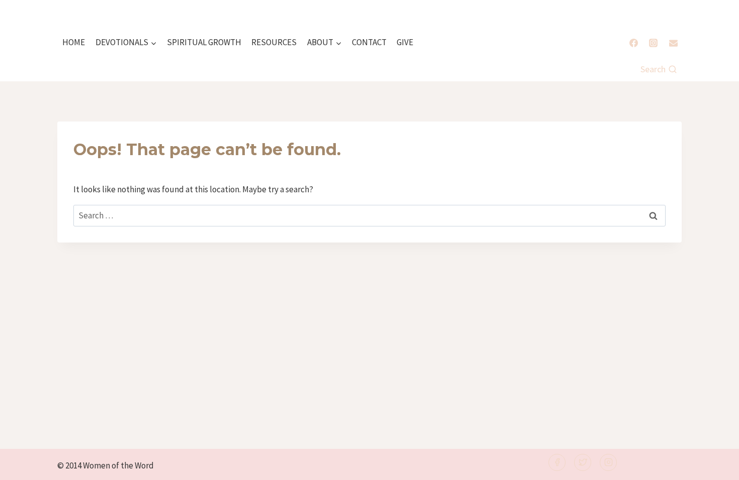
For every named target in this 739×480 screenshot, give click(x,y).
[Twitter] (582, 462)
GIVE (405, 42)
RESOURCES (274, 42)
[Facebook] (633, 42)
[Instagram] (653, 42)
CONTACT (369, 42)
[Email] (673, 42)
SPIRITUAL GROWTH (204, 42)
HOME (73, 42)
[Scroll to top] (714, 465)
